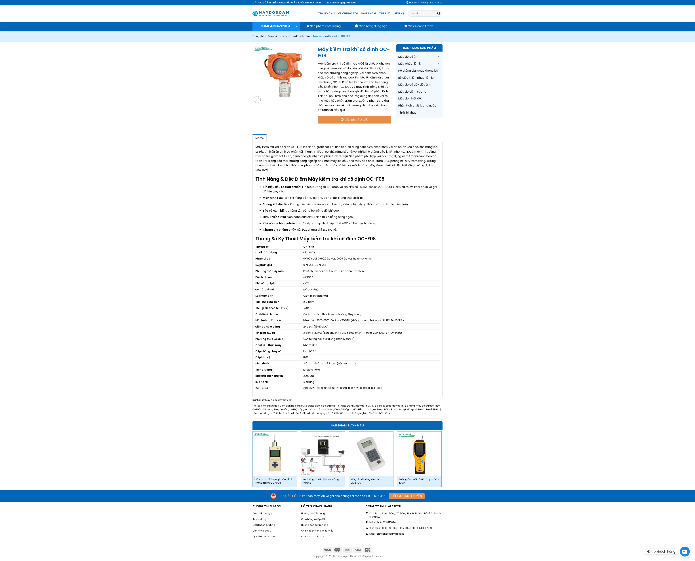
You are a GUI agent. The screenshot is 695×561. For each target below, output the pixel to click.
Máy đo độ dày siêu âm (296, 36)
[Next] (441, 460)
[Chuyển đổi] (439, 56)
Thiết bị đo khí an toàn (286, 413)
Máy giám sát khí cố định (312, 409)
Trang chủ (326, 13)
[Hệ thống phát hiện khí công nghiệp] (323, 454)
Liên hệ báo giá (356, 120)
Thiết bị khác (407, 112)
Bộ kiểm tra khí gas (268, 405)
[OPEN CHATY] (685, 551)
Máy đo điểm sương (412, 92)
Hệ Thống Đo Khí (345, 405)
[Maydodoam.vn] (270, 13)
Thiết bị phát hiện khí (380, 413)
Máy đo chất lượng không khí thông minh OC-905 (273, 481)
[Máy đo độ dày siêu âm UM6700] (371, 454)
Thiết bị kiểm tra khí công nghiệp (350, 413)
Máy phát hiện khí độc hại (391, 409)
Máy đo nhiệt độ (409, 98)
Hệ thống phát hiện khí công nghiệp (321, 481)
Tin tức (384, 13)
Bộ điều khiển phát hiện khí (416, 78)
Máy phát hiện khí (410, 63)
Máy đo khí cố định (380, 405)
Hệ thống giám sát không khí (418, 71)
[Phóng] (257, 99)
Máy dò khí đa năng (403, 405)
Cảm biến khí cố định (291, 405)
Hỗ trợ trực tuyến (407, 496)
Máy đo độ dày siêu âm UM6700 (366, 481)
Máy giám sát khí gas (339, 409)
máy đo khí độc (425, 405)
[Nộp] (439, 13)
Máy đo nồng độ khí (285, 409)
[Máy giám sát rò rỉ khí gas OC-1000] (419, 454)
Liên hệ (399, 13)
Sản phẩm (368, 13)
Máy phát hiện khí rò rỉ (419, 409)
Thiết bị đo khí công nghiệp (315, 413)
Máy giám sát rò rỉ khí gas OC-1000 (419, 481)
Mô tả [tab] (259, 138)
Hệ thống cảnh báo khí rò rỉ (319, 405)
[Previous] (252, 460)
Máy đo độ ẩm (408, 57)
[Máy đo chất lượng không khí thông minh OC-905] (275, 454)
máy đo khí (361, 405)
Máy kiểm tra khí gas (364, 409)
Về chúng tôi (348, 13)
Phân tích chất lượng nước (417, 105)
